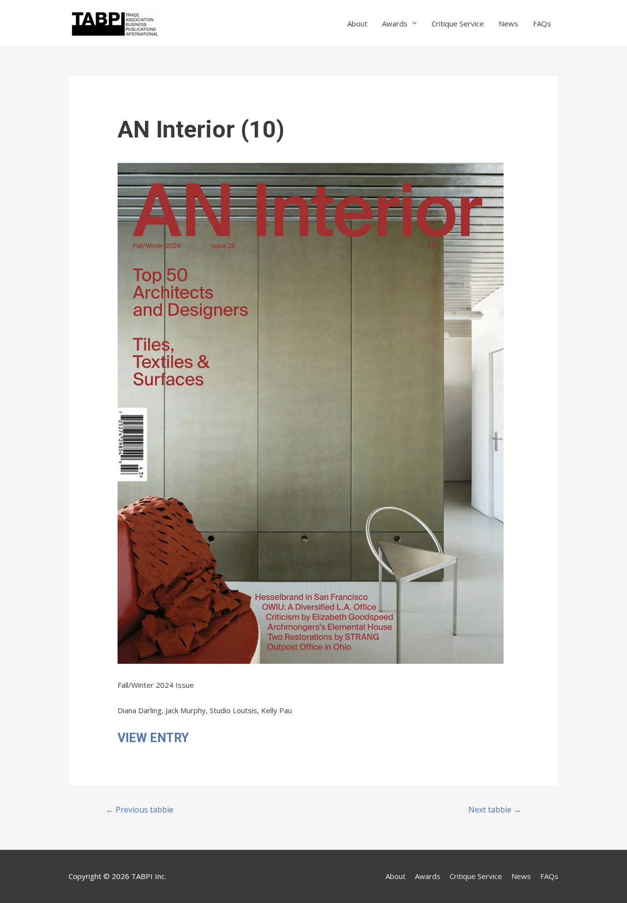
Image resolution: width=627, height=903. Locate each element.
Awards (395, 23)
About (357, 23)
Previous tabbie (139, 809)
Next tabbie (494, 809)
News (508, 23)
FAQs (542, 23)
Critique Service (458, 23)
